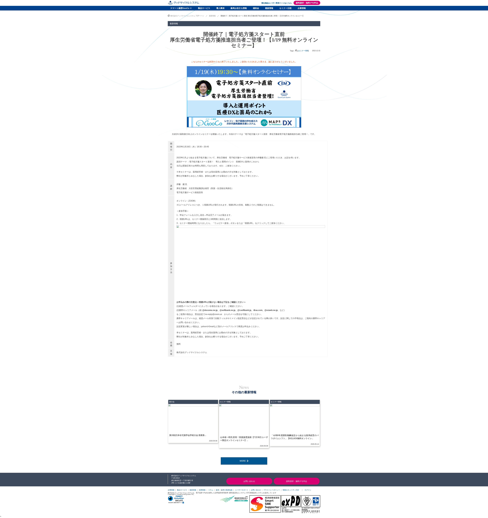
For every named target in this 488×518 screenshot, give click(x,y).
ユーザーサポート (241, 490)
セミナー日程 (285, 8)
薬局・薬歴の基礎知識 (224, 490)
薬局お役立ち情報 (239, 8)
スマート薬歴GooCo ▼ (181, 8)
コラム (210, 490)
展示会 (171, 402)
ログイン (308, 490)
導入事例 (220, 8)
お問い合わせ (256, 490)
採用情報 (202, 490)
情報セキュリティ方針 (291, 490)
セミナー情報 (303, 51)
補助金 (256, 8)
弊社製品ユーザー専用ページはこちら (277, 3)
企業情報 (302, 8)
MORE (243, 461)
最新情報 (269, 8)
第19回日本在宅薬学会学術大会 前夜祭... (187, 435)
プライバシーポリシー (271, 490)
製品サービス (204, 8)
